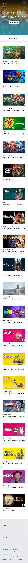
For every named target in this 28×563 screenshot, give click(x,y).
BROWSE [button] (4, 525)
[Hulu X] (7, 544)
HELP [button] (3, 531)
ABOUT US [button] (4, 537)
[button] (12, 38)
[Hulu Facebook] (3, 544)
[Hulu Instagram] (13, 544)
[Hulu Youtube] (11, 544)
